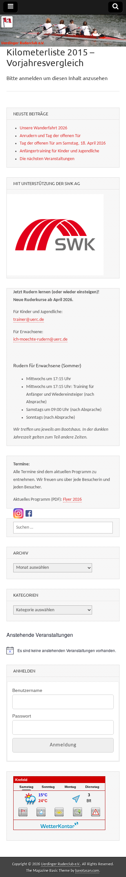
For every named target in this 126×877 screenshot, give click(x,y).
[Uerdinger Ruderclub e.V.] (63, 31)
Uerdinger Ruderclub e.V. (60, 864)
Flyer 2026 (72, 499)
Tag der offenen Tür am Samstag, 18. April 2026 (63, 143)
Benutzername (27, 690)
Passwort (21, 716)
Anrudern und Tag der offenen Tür (50, 136)
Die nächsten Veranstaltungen (47, 159)
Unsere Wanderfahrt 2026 (43, 128)
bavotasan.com (87, 871)
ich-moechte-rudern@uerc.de (40, 339)
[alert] (63, 650)
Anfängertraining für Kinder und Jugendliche (59, 151)
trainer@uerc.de (28, 319)
